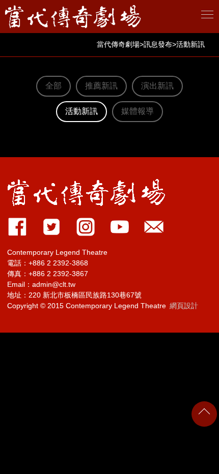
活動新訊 (81, 111)
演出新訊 (157, 85)
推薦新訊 (101, 85)
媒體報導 (137, 111)
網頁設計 (184, 306)
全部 (53, 85)
